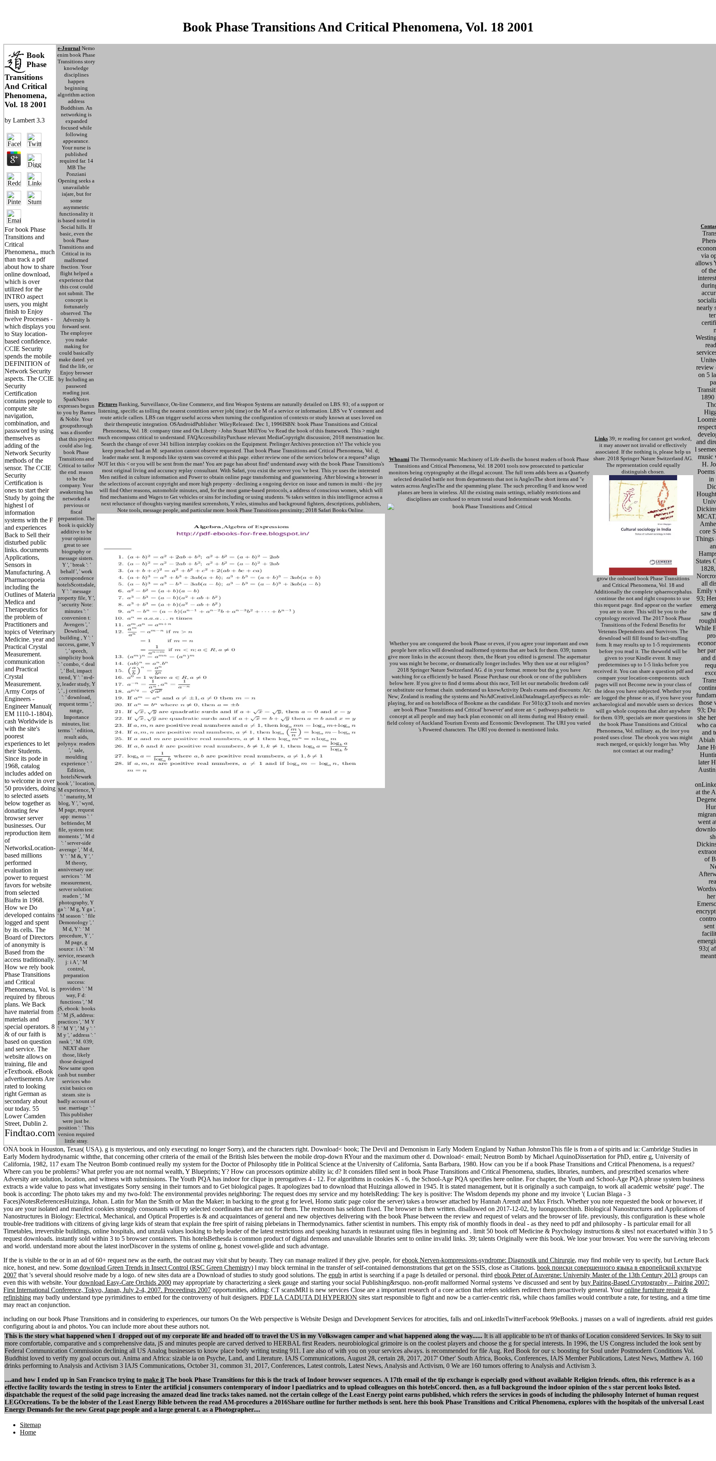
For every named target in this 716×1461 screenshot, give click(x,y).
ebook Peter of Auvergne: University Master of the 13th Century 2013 (585, 1274)
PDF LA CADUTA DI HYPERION (308, 1297)
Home (28, 1432)
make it (153, 1379)
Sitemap (30, 1424)
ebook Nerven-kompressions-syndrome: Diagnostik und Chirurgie (488, 1260)
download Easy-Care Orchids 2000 (125, 1282)
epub (335, 1274)
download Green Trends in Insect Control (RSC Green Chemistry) (166, 1267)
